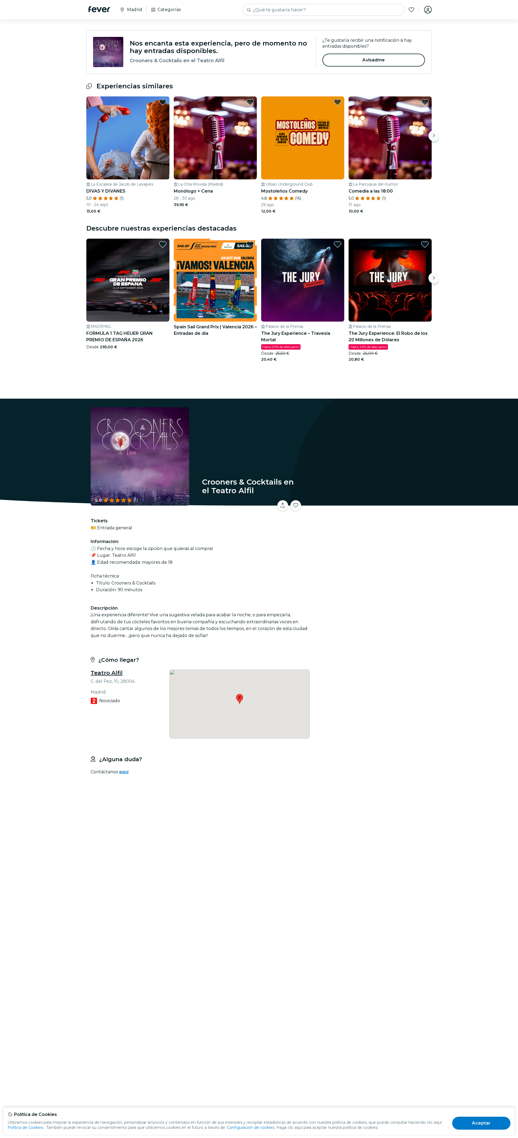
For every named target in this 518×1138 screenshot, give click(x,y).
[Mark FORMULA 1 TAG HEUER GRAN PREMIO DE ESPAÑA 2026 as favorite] (162, 244)
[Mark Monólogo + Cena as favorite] (250, 102)
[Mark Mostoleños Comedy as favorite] (337, 102)
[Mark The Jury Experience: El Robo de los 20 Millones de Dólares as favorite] (424, 244)
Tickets (372, 502)
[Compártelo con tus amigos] (282, 505)
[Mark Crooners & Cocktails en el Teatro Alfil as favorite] (295, 505)
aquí (123, 771)
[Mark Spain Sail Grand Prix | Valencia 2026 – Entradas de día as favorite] (250, 244)
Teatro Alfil (106, 673)
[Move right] (433, 135)
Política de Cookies (25, 1127)
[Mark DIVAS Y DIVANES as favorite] (162, 102)
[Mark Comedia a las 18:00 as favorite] (424, 102)
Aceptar (481, 1123)
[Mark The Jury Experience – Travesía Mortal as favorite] (337, 244)
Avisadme (373, 59)
